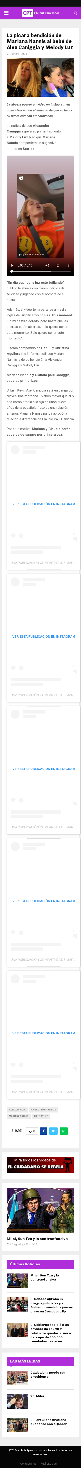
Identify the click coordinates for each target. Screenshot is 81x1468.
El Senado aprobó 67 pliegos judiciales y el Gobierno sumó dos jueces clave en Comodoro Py (51, 1305)
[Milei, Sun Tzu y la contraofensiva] (40, 1210)
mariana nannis (19, 1116)
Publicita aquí (49, 1463)
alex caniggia (17, 1109)
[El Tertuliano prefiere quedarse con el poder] (17, 1425)
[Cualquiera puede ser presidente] (17, 1378)
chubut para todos (43, 1109)
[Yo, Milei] (17, 1401)
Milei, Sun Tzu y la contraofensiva (37, 1239)
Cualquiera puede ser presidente (47, 1375)
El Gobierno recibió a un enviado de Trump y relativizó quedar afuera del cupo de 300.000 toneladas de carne (50, 1333)
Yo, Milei (37, 1396)
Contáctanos (28, 1463)
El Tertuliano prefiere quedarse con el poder (48, 1422)
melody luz (41, 1116)
